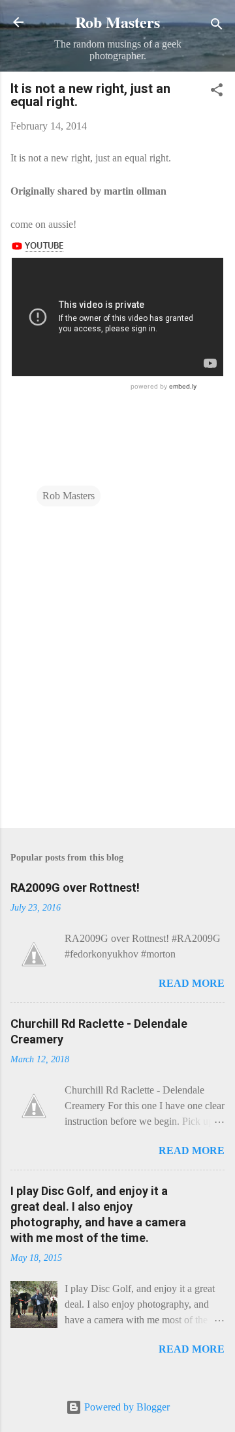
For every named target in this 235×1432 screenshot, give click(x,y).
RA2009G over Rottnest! (75, 887)
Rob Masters (117, 21)
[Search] (217, 26)
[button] (217, 92)
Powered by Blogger (126, 1406)
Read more (192, 983)
